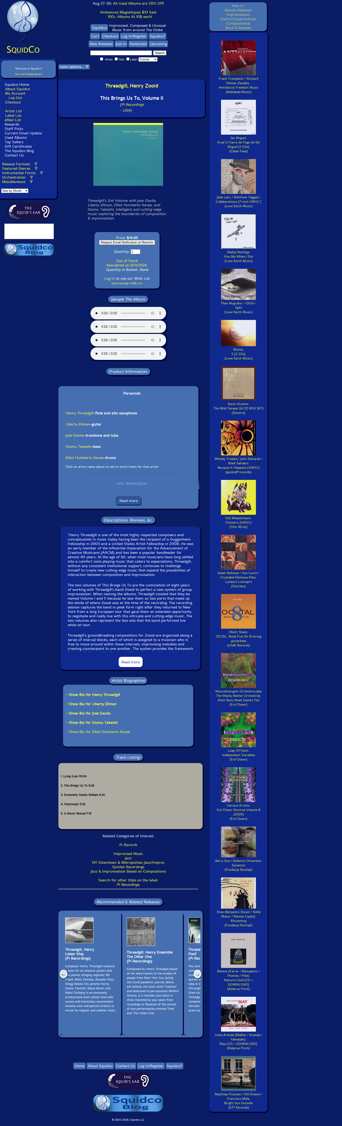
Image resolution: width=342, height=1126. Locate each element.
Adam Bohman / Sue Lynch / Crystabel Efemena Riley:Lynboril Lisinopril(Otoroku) (238, 579)
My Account (15, 93)
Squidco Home (17, 84)
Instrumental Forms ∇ (22, 173)
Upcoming (158, 44)
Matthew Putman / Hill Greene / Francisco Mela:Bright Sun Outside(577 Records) (238, 1100)
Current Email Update (22, 133)
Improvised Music (128, 853)
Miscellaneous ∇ (17, 181)
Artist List (13, 111)
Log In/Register (134, 36)
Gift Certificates (18, 146)
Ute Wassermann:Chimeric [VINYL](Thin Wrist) (238, 522)
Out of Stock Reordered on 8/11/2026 (127, 263)
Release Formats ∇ (19, 164)
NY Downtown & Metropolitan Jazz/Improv (128, 862)
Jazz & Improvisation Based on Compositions (128, 871)
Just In (121, 44)
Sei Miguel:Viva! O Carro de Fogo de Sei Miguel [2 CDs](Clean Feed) (238, 144)
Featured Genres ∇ (19, 168)
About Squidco (17, 89)
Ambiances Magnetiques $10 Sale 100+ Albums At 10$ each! (128, 14)
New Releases (101, 44)
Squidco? (157, 36)
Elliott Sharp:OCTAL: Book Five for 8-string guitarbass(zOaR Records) (238, 638)
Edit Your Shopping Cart (28, 74)
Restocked (138, 44)
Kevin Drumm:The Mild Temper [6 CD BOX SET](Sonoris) (239, 408)
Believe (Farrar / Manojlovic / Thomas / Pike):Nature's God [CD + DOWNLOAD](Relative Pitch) (238, 980)
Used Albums (16, 137)
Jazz (128, 858)
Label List (13, 115)
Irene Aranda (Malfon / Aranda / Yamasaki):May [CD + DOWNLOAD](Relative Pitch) (238, 1041)
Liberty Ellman (78, 424)
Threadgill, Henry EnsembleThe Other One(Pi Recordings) (150, 956)
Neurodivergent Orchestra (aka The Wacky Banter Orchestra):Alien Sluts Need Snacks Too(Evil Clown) (238, 698)
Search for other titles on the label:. (128, 882)
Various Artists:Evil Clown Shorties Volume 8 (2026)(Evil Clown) (238, 812)
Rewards (12, 124)
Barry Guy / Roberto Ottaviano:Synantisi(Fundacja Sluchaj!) (238, 865)
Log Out (15, 98)
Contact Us (13, 155)
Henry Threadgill (80, 413)
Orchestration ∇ (17, 177)
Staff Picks (14, 128)
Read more (128, 500)
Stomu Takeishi (78, 446)
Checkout (13, 102)
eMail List (13, 120)
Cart (95, 36)
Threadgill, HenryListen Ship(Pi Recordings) (79, 953)
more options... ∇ (74, 67)
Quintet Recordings (128, 867)
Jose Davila (75, 435)
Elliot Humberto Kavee (85, 457)
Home (79, 1066)
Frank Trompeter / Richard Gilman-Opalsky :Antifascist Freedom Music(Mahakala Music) (238, 85)
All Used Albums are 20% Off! (138, 3)
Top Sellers (14, 142)
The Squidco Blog (19, 151)
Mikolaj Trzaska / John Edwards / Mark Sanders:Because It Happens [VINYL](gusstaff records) (238, 465)
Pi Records (128, 845)
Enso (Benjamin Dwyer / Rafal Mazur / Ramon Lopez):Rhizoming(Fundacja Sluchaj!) (238, 918)
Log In (109, 278)
